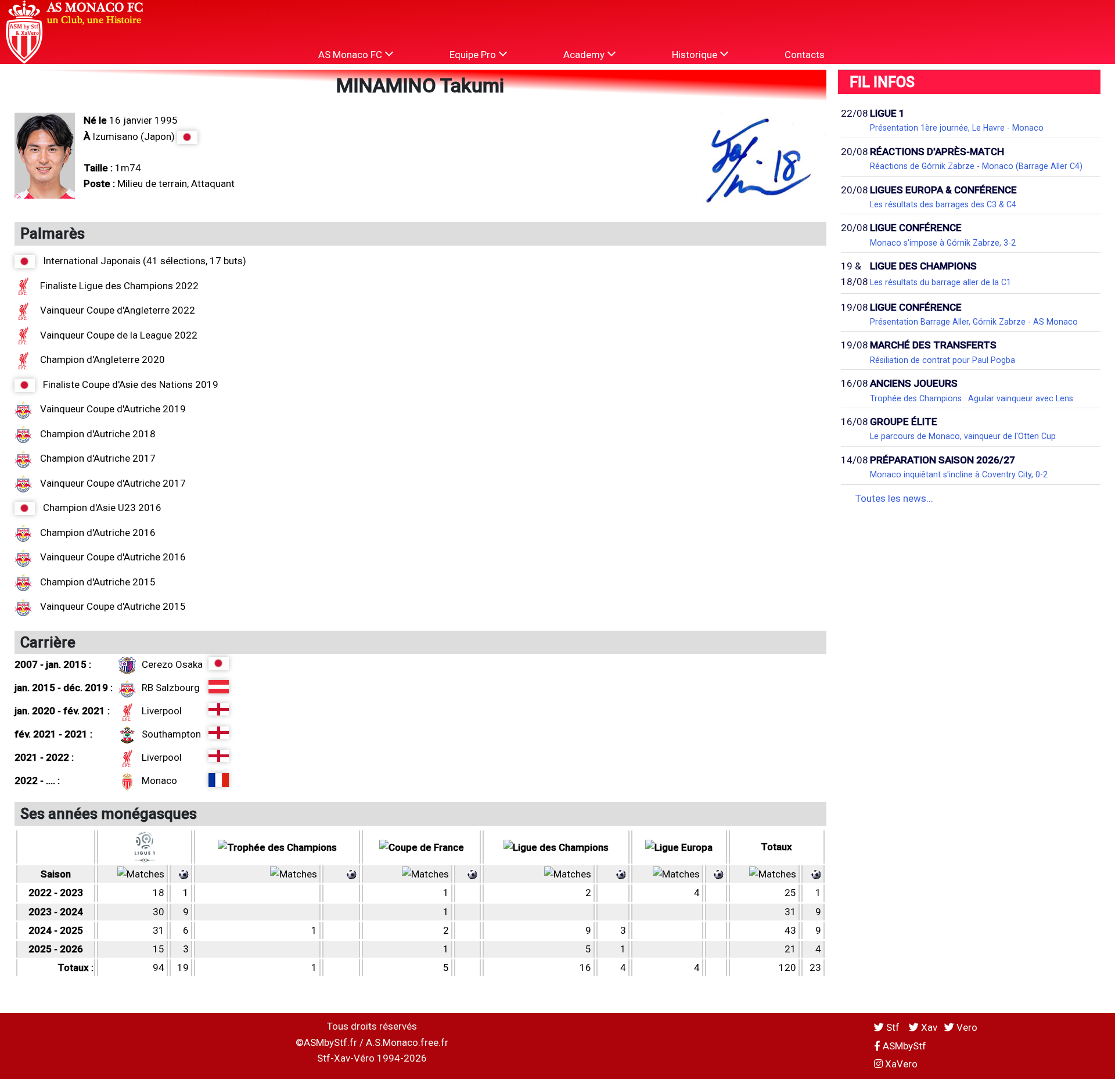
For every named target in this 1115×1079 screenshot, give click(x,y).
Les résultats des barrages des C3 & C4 (943, 204)
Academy (585, 54)
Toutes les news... (894, 498)
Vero (965, 1027)
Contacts (805, 54)
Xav (928, 1027)
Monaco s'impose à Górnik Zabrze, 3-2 (943, 242)
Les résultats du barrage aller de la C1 (940, 282)
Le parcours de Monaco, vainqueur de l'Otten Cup (963, 436)
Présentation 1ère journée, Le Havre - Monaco (957, 127)
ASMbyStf (903, 1046)
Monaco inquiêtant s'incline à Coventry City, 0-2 (959, 474)
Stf (893, 1027)
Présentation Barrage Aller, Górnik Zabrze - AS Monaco (974, 321)
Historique (696, 54)
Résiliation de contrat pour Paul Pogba (942, 360)
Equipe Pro (473, 54)
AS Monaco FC (351, 54)
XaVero (900, 1064)
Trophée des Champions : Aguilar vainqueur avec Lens (971, 398)
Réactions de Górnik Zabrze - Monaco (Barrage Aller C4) (976, 166)
